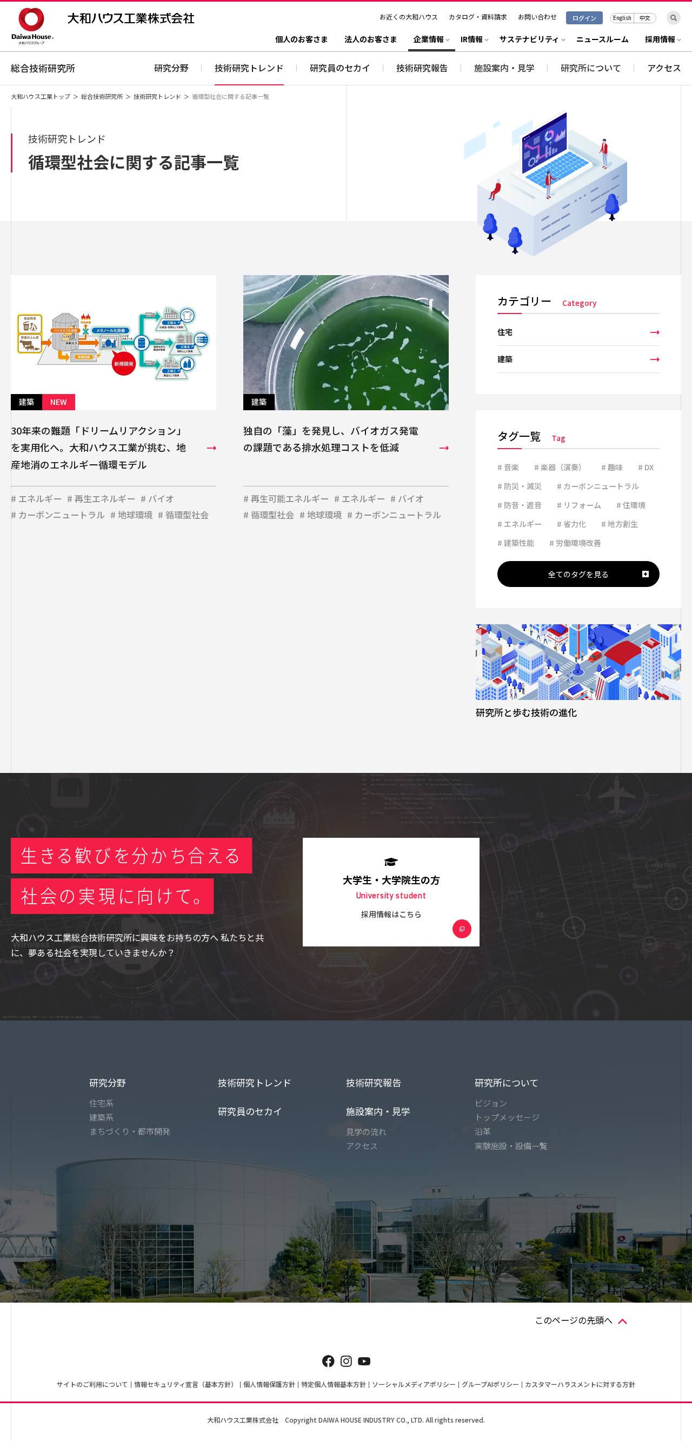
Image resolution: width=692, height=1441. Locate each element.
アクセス (664, 67)
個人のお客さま (301, 39)
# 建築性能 (515, 542)
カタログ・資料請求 (478, 16)
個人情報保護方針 (269, 1384)
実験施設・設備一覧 (511, 1145)
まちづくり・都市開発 (129, 1131)
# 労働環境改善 (575, 542)
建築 (505, 358)
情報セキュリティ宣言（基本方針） (185, 1384)
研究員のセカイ (340, 67)
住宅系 (101, 1103)
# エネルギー (36, 498)
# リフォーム (579, 504)
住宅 (505, 331)
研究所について (506, 1082)
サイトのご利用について (92, 1384)
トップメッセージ (507, 1117)
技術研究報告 (422, 67)
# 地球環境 (131, 514)
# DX (646, 467)
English (622, 18)
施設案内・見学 (378, 1111)
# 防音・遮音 (519, 504)
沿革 (483, 1131)
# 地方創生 (619, 523)
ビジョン (491, 1103)
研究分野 (171, 67)
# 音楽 (508, 467)
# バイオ (157, 498)
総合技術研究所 (43, 68)
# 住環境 (631, 504)
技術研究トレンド (249, 67)
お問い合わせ (537, 16)
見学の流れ (366, 1131)
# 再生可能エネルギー (286, 498)
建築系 (101, 1117)
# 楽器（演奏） (560, 467)
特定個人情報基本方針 (333, 1384)
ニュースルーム (602, 39)
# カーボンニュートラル (58, 514)
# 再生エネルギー (101, 498)
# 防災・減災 (519, 486)
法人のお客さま (370, 39)
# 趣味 (612, 467)
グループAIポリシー (490, 1384)
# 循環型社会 (183, 514)
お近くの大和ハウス (409, 16)
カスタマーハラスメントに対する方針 (580, 1384)
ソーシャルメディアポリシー (414, 1384)
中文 (645, 18)
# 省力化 (571, 523)
